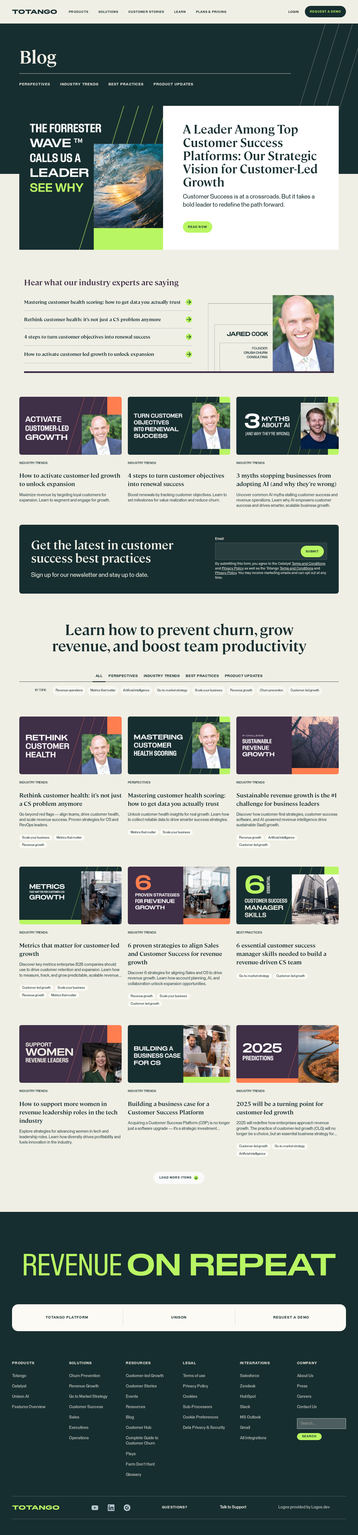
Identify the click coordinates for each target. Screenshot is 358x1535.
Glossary (133, 1475)
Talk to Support (233, 1507)
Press (302, 1386)
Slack (245, 1407)
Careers (304, 1397)
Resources (135, 1407)
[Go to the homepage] (34, 11)
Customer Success (86, 1407)
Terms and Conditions (308, 564)
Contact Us (307, 1407)
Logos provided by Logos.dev (304, 1507)
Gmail (245, 1428)
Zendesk (247, 1386)
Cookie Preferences (200, 1417)
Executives (78, 1428)
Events (132, 1397)
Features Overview (29, 1407)
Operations (79, 1438)
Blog (130, 1417)
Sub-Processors (197, 1407)
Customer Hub (138, 1428)
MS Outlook (250, 1417)
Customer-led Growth (145, 1376)
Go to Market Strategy (88, 1397)
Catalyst (19, 1386)
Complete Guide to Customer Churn (142, 1440)
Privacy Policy (233, 568)
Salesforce (249, 1376)
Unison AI (20, 1397)
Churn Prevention (84, 1376)
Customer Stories (141, 1386)
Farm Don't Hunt (140, 1464)
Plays (131, 1454)
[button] (78, 11)
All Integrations (253, 1438)
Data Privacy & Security (204, 1428)
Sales (74, 1417)
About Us (305, 1376)
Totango (19, 1376)
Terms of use (194, 1376)
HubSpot (248, 1397)
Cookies (190, 1397)
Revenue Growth (84, 1386)
